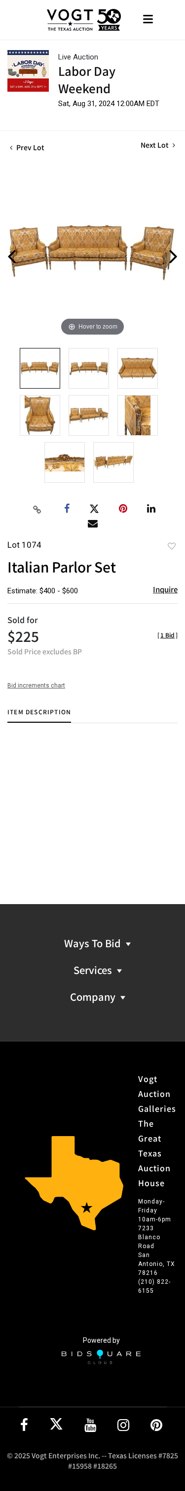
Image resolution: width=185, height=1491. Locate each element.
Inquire (165, 589)
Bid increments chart (36, 685)
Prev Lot (29, 147)
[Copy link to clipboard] (37, 509)
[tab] (39, 715)
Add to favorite (172, 546)
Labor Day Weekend (86, 79)
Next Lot (155, 145)
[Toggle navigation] (148, 20)
